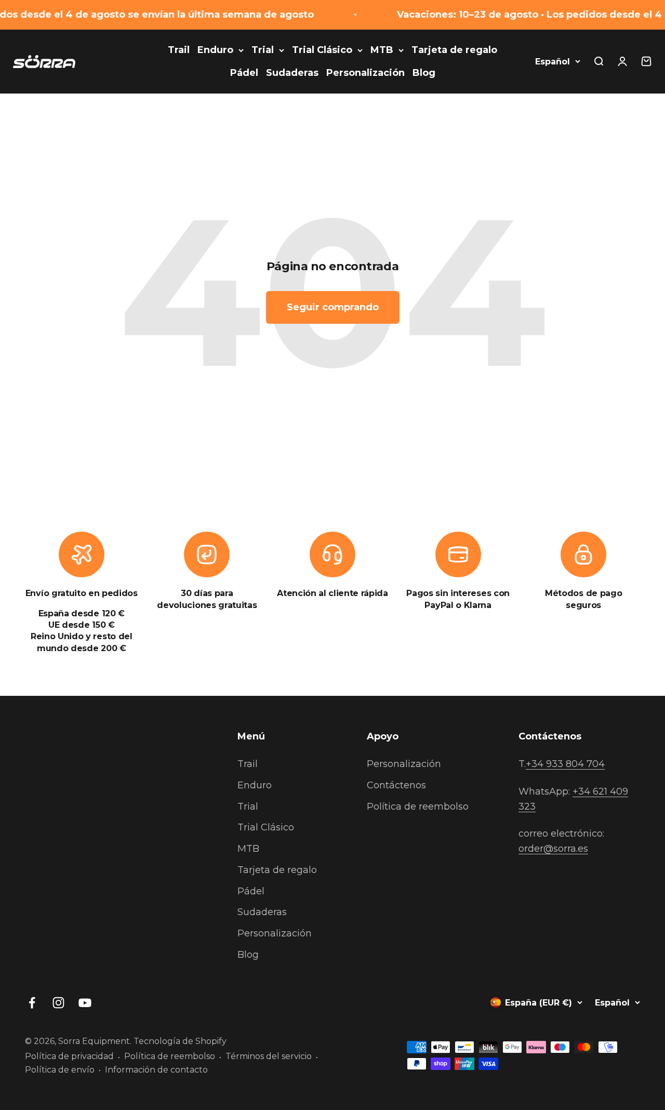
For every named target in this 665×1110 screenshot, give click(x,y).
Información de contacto (156, 1070)
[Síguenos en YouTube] (85, 1003)
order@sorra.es (553, 848)
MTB (381, 50)
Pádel (244, 72)
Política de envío (60, 1070)
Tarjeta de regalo (454, 50)
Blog (424, 72)
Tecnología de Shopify (180, 1041)
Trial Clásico (322, 50)
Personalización (365, 72)
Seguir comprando (333, 307)
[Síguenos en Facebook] (32, 1003)
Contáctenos (396, 785)
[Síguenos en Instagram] (58, 1003)
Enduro (215, 50)
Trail (179, 50)
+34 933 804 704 (565, 764)
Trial (262, 50)
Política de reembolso (418, 806)
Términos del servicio (268, 1056)
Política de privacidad (69, 1056)
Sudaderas (292, 72)
